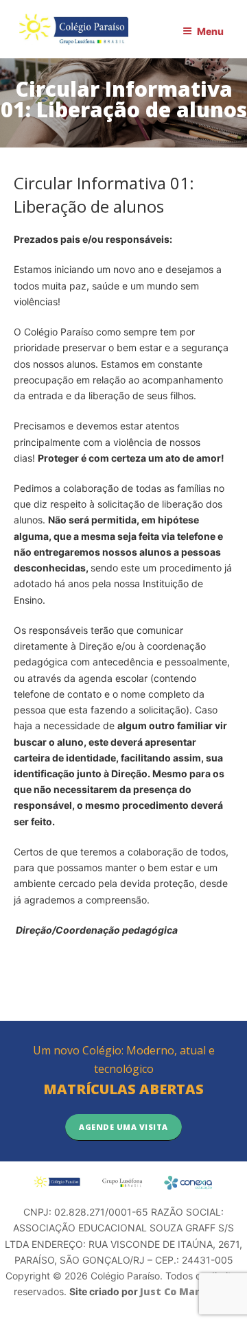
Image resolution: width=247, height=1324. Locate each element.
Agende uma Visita (123, 1127)
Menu (210, 31)
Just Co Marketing (187, 1291)
